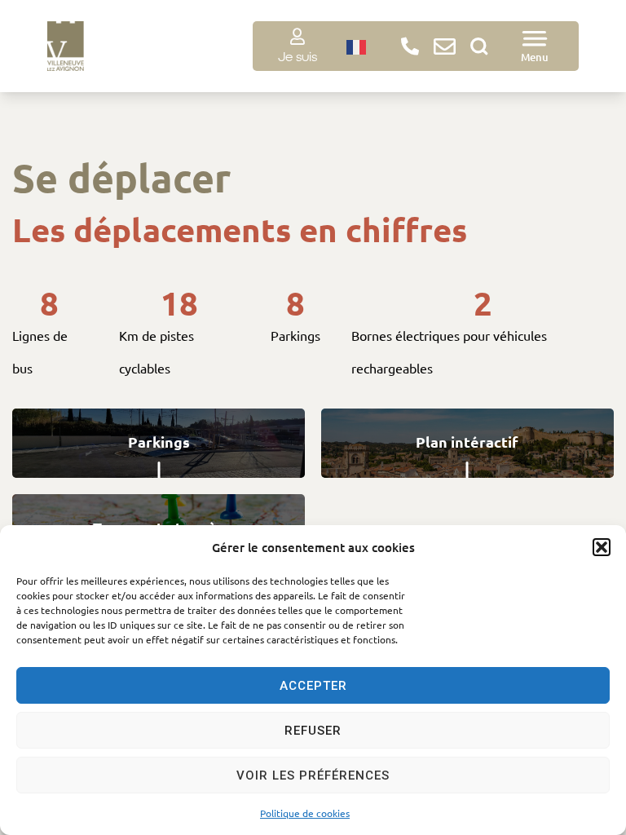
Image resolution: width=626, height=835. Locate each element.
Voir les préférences (313, 775)
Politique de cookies (305, 813)
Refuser (313, 730)
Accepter (313, 685)
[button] (601, 547)
